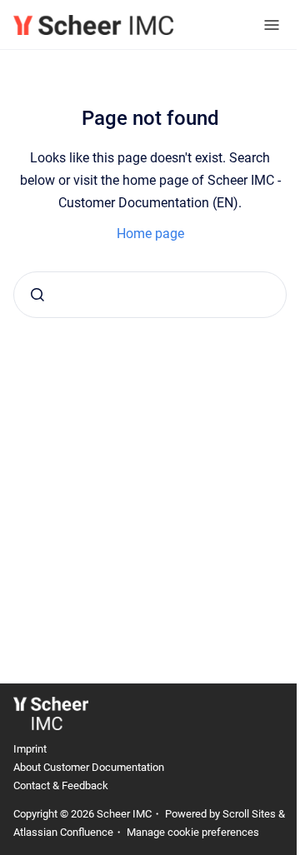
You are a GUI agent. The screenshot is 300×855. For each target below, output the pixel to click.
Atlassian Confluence (63, 832)
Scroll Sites (249, 814)
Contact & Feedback (60, 785)
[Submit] (37, 294)
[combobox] (150, 294)
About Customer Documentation (88, 767)
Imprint (30, 749)
